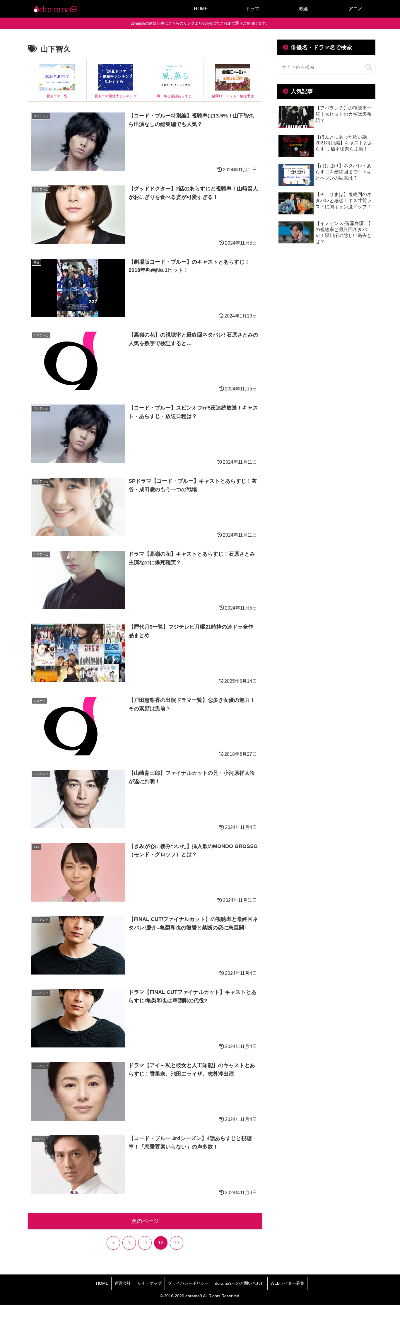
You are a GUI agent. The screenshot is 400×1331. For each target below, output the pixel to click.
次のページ (145, 1221)
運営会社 (122, 1283)
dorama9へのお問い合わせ (239, 1283)
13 (176, 1242)
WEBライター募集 (287, 1283)
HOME (102, 1283)
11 (145, 1242)
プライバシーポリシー (188, 1283)
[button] (369, 68)
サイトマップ (149, 1283)
